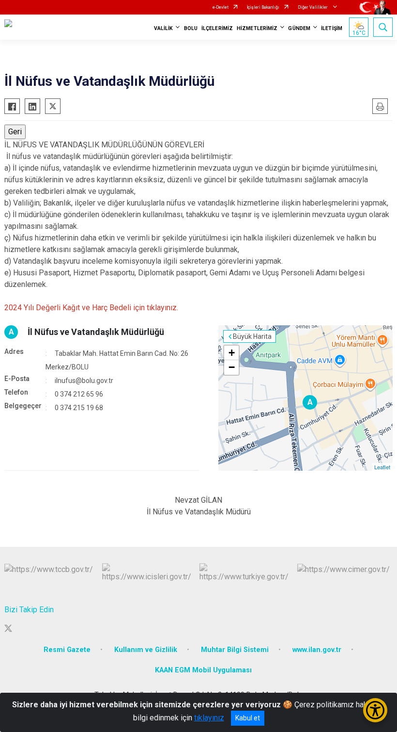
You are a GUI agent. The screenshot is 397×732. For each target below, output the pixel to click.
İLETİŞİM (331, 28)
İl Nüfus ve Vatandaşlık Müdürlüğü (96, 332)
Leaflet (382, 467)
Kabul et (247, 718)
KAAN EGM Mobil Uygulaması (203, 670)
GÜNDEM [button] (299, 28)
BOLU (191, 28)
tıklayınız (209, 717)
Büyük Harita (252, 336)
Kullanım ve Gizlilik (145, 650)
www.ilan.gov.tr (316, 650)
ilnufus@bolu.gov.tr (84, 380)
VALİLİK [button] (163, 28)
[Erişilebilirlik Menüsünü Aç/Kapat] (375, 710)
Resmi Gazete (67, 650)
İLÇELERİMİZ (217, 28)
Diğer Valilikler (313, 7)
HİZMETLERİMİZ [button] (257, 28)
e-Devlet (221, 7)
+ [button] (232, 353)
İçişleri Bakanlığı (263, 7)
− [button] (232, 367)
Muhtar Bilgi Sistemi (235, 650)
